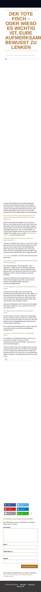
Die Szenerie (7, 255)
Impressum (31, 584)
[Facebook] (17, 589)
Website (5, 558)
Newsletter (23, 584)
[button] (10, 505)
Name (5, 544)
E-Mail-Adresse (8, 551)
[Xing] (24, 589)
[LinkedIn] (22, 589)
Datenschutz (20, 586)
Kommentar (7, 527)
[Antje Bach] (20, 4)
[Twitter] (19, 589)
